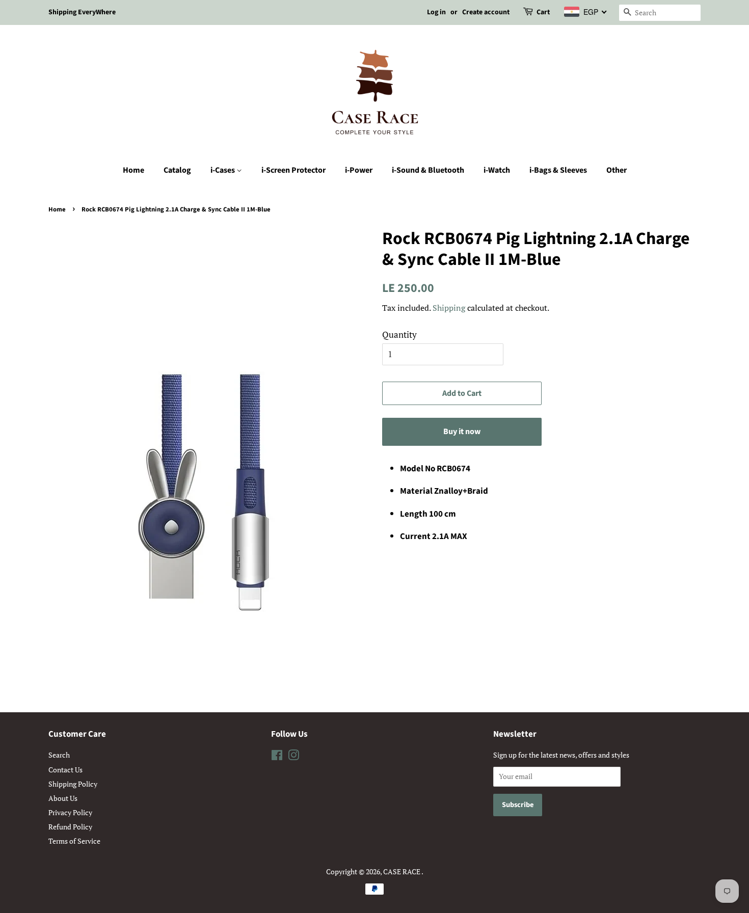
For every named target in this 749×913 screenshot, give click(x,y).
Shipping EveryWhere (82, 12)
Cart (543, 12)
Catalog (177, 170)
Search (59, 755)
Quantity (399, 334)
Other (616, 170)
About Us (62, 798)
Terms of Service (74, 841)
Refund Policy (70, 826)
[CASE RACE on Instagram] (293, 757)
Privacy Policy (70, 812)
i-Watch (497, 170)
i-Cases (223, 170)
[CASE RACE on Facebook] (277, 757)
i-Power (358, 170)
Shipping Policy (72, 784)
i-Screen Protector (293, 170)
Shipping (449, 307)
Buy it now (461, 431)
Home (133, 170)
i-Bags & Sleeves (558, 170)
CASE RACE (402, 871)
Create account (486, 12)
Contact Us (65, 769)
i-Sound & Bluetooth (428, 170)
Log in (436, 12)
